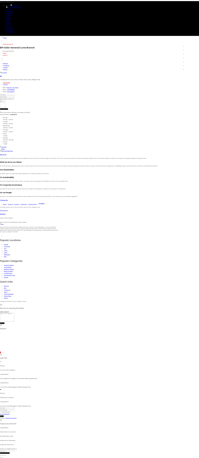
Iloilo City (9, 87)
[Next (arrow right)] (2, 457)
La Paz (5, 250)
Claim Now (10, 151)
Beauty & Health (8, 271)
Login (2, 416)
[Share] (3, 455)
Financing (10, 204)
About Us (187, 69)
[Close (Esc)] (5, 455)
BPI (1, 76)
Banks (4, 204)
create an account (11, 418)
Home (186, 46)
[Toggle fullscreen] (2, 455)
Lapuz (5, 252)
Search (186, 50)
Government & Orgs (9, 275)
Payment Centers (32, 204)
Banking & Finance (8, 44)
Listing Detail (6, 82)
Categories (188, 54)
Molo (5, 256)
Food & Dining (7, 267)
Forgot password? (5, 414)
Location (5, 67)
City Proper (15, 87)
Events (186, 58)
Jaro (5, 248)
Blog (186, 62)
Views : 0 (5, 55)
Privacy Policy (7, 296)
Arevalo (6, 244)
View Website (10, 91)
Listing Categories (9, 294)
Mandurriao (7, 254)
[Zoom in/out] (0, 455)
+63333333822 (11, 89)
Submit (2, 323)
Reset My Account (5, 453)
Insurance (16, 204)
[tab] (99, 154)
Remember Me (6, 412)
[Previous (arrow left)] (0, 457)
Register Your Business (191, 65)
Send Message (4, 109)
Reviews (5, 69)
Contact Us (7, 290)
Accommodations (9, 265)
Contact (5, 84)
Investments (24, 204)
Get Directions (4, 210)
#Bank (3, 149)
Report (5, 53)
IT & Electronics (8, 273)
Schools (6, 277)
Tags (5, 147)
